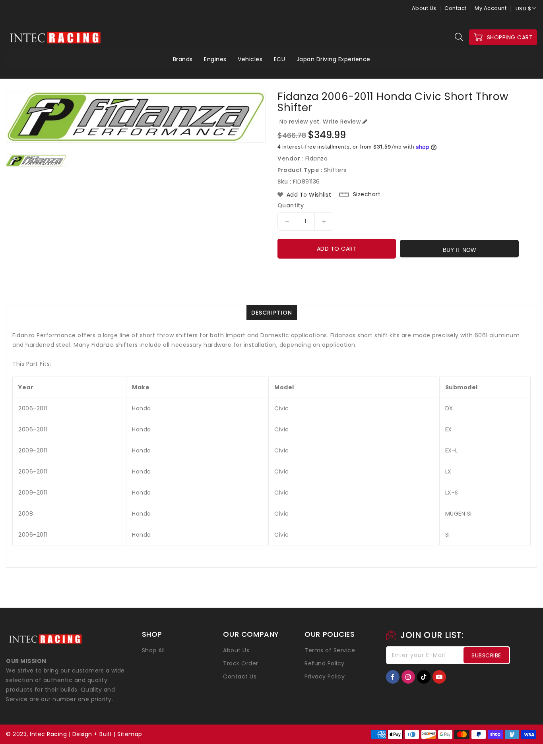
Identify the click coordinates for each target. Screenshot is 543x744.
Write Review (342, 122)
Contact (455, 8)
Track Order (240, 663)
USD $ (523, 8)
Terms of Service (329, 650)
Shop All (153, 650)
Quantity (290, 205)
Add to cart (337, 249)
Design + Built (92, 734)
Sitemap (129, 734)
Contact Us (239, 676)
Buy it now (459, 250)
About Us (424, 8)
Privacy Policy (324, 676)
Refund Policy (324, 663)
